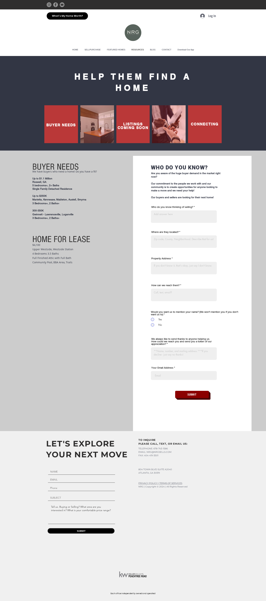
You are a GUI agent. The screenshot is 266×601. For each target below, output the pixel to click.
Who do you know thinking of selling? (172, 207)
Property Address (161, 258)
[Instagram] (49, 4)
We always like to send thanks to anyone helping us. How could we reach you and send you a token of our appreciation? (181, 341)
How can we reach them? (165, 285)
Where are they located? (165, 232)
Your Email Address (162, 367)
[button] (116, 49)
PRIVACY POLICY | (148, 483)
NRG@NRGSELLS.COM (159, 452)
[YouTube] (62, 4)
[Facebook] (55, 4)
